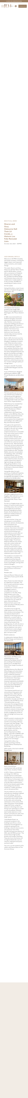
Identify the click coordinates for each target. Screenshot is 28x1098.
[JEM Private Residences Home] (7, 6)
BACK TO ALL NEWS (10, 221)
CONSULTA (22, 6)
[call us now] (16, 6)
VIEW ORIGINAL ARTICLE (12, 256)
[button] (12, 6)
